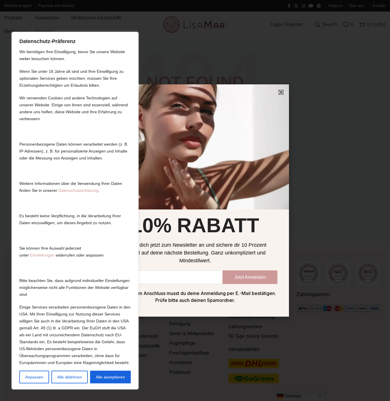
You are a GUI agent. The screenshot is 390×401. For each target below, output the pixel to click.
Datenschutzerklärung (78, 190)
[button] (281, 92)
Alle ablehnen (69, 377)
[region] (75, 210)
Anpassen (34, 377)
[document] (195, 200)
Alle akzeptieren (110, 377)
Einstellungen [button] (42, 255)
